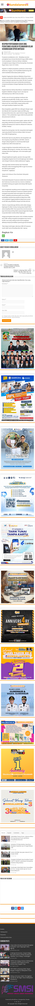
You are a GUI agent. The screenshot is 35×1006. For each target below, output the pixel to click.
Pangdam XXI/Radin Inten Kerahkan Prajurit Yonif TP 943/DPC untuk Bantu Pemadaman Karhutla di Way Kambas (22, 861)
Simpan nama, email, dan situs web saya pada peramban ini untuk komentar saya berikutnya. (17, 316)
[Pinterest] (19, 908)
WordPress (15, 999)
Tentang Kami (3, 932)
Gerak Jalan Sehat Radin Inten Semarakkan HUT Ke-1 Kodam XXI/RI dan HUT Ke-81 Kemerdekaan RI (22, 869)
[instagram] (22, 908)
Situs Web (4, 310)
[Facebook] (12, 908)
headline (8, 20)
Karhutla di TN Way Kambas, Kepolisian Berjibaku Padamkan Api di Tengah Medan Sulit (22, 846)
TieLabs (27, 999)
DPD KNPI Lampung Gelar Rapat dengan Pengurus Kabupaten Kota (20, 969)
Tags (22, 832)
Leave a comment (8, 54)
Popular (9, 832)
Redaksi (2, 929)
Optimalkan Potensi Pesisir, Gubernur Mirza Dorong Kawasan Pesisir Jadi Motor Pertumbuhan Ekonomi (22, 838)
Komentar (5, 283)
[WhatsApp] (3, 235)
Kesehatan (17, 53)
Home (3, 20)
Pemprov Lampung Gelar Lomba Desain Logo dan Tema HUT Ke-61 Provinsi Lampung (22, 271)
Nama (4, 299)
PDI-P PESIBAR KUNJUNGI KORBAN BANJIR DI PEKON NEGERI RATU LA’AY (11, 265)
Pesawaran (22, 53)
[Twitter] (15, 908)
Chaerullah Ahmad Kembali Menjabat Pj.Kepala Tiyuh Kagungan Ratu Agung (21, 946)
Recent (3, 832)
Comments (16, 832)
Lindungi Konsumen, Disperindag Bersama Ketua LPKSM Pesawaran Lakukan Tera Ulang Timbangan (20, 954)
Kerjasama (3, 934)
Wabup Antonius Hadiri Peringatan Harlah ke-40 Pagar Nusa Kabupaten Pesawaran (21, 977)
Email (4, 305)
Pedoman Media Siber (6, 937)
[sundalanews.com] (17, 4)
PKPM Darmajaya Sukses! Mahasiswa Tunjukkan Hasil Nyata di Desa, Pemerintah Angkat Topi (21, 962)
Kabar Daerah (11, 53)
